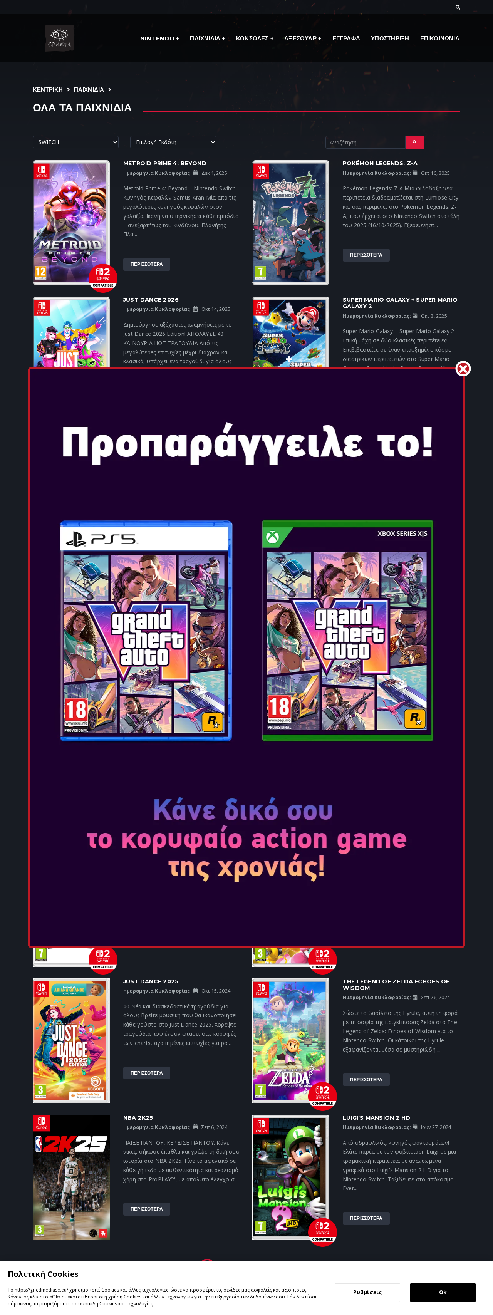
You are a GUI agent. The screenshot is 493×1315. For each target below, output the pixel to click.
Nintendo (158, 38)
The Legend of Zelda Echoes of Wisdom (396, 984)
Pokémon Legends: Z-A (380, 163)
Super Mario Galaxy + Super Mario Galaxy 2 (400, 303)
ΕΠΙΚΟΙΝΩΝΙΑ (439, 38)
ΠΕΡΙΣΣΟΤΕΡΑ (147, 264)
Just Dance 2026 (151, 299)
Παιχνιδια (206, 38)
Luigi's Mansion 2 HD (376, 1117)
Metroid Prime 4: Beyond (164, 163)
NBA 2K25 (138, 1117)
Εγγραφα (346, 38)
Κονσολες (253, 38)
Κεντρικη (48, 89)
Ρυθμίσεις (367, 1292)
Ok (443, 1292)
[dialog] (246, 1288)
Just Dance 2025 (150, 981)
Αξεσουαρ (301, 38)
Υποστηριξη (390, 38)
